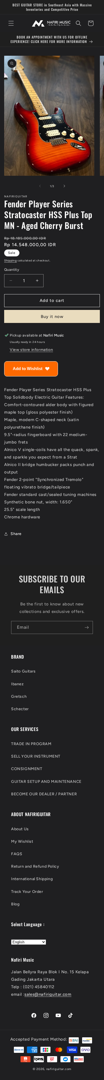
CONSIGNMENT (26, 768)
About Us (20, 829)
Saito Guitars (23, 671)
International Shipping (32, 879)
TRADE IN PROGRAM (31, 744)
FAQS (16, 854)
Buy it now (52, 316)
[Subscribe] (86, 627)
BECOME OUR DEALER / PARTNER (44, 794)
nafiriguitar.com (58, 1069)
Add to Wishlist (27, 368)
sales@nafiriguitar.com (47, 994)
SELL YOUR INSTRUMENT (35, 756)
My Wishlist (22, 841)
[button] (11, 23)
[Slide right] (64, 186)
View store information (31, 349)
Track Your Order (27, 891)
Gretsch (19, 696)
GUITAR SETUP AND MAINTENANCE (46, 781)
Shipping (10, 260)
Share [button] (16, 533)
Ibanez (17, 684)
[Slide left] (40, 186)
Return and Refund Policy (35, 866)
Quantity (11, 270)
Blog (15, 904)
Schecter (20, 709)
